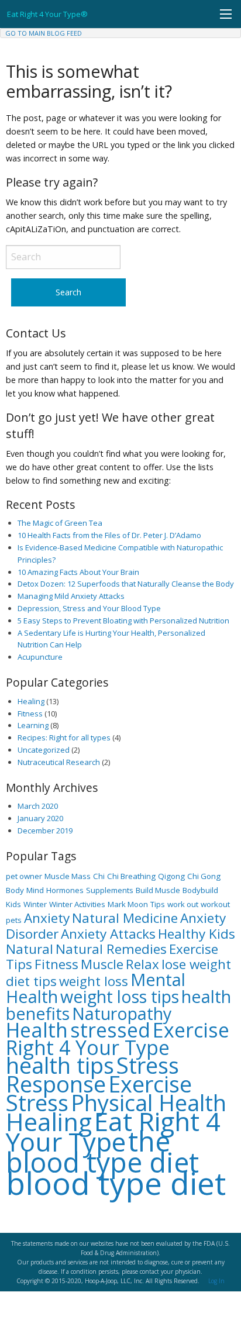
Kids (13, 904)
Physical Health (148, 1102)
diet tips (31, 981)
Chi (99, 876)
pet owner (24, 876)
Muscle (102, 964)
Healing (31, 701)
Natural (29, 949)
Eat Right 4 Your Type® (47, 14)
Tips (157, 904)
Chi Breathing (131, 876)
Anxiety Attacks (108, 934)
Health (37, 1029)
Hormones (65, 890)
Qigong (171, 876)
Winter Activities (77, 904)
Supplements (109, 890)
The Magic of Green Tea (60, 523)
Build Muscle (158, 890)
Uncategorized (44, 750)
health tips (60, 1065)
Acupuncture (40, 657)
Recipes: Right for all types (64, 737)
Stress (37, 1102)
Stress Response (92, 1074)
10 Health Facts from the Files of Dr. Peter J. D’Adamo (109, 535)
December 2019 (45, 830)
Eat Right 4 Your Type (113, 1131)
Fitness (30, 713)
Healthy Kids (196, 934)
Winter (35, 904)
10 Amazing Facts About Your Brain (78, 572)
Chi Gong (204, 876)
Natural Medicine (125, 918)
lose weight (196, 964)
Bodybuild (200, 890)
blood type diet (116, 1183)
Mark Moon (128, 904)
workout (215, 904)
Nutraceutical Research (59, 762)
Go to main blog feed (43, 33)
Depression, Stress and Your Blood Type (89, 608)
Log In (216, 1281)
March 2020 (38, 806)
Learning (33, 725)
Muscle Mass (67, 876)
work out (182, 904)
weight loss (93, 981)
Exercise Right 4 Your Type (117, 1038)
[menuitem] (43, 33)
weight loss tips (119, 996)
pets (14, 920)
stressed (110, 1029)
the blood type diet (102, 1151)
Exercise (150, 1084)
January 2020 (40, 818)
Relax (142, 964)
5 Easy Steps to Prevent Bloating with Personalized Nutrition (123, 620)
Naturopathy (121, 1013)
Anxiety (47, 918)
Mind (35, 890)
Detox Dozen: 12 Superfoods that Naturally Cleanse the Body (126, 583)
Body (15, 890)
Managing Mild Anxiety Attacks (71, 596)
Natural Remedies (111, 949)
